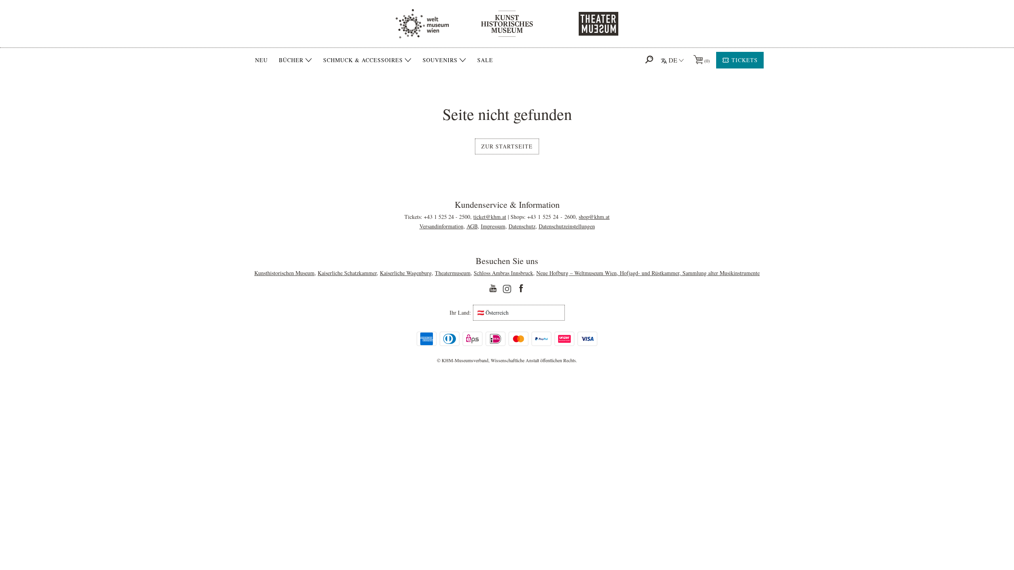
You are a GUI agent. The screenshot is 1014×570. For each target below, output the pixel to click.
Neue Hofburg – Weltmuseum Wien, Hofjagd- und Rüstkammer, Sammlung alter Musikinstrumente (648, 273)
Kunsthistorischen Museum (284, 273)
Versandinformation (441, 226)
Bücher (291, 60)
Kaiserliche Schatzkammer (347, 273)
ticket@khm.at (489, 216)
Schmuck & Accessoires (363, 60)
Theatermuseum (453, 273)
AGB (472, 226)
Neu (261, 60)
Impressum (493, 226)
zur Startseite (507, 146)
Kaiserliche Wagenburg (406, 273)
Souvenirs (440, 60)
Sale (485, 60)
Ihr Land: (460, 313)
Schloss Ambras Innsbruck (503, 273)
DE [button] (673, 60)
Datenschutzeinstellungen (567, 226)
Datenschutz (522, 226)
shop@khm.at (594, 216)
